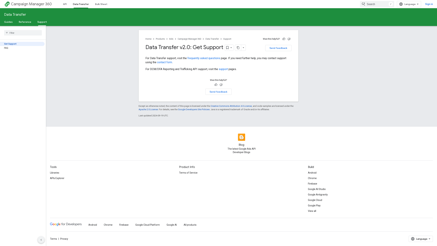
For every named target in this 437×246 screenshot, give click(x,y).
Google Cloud (315, 200)
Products (160, 39)
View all (312, 211)
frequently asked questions (203, 58)
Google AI (172, 224)
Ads (171, 39)
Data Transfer (81, 4)
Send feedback (278, 48)
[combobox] (377, 4)
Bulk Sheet (101, 4)
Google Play (314, 205)
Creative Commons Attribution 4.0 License (231, 106)
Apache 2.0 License (148, 109)
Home (148, 39)
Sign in (429, 4)
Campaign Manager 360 (31, 4)
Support (42, 21)
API (65, 4)
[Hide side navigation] (41, 239)
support (223, 69)
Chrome (312, 178)
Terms (53, 238)
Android (312, 172)
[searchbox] (23, 33)
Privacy (64, 238)
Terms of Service (188, 172)
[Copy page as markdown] (238, 48)
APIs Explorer (57, 178)
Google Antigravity (318, 194)
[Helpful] (283, 39)
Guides (8, 21)
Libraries (54, 172)
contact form (164, 62)
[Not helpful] (289, 39)
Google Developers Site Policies (194, 109)
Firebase (312, 183)
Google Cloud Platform (147, 224)
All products (190, 224)
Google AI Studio (317, 189)
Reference (25, 21)
